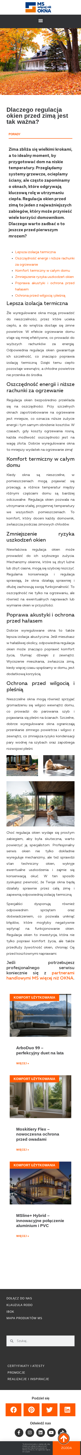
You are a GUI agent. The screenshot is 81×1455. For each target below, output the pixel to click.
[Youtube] (51, 1432)
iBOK (10, 1311)
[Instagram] (29, 1432)
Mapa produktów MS (24, 1318)
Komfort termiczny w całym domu (42, 271)
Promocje (16, 1372)
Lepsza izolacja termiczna (35, 252)
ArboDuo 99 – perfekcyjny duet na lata (40, 1050)
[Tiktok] (62, 1432)
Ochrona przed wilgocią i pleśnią (40, 296)
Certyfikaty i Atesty (26, 1366)
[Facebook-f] (19, 1432)
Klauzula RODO (19, 1305)
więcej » (22, 1063)
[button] (40, 20)
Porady (15, 134)
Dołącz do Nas (19, 1298)
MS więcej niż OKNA (52, 978)
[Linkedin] (40, 1432)
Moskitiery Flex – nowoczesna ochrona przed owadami (37, 1134)
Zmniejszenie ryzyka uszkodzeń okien (44, 277)
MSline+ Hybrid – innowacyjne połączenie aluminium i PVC (40, 1220)
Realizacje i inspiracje (28, 1379)
